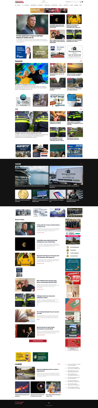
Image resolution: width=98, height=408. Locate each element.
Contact (71, 5)
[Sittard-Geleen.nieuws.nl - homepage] (19, 2)
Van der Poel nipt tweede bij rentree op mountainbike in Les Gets (74, 368)
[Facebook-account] (49, 403)
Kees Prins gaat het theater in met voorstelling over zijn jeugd (74, 388)
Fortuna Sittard (19, 15)
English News (47, 5)
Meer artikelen (38, 341)
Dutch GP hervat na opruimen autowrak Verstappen (74, 378)
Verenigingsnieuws (41, 334)
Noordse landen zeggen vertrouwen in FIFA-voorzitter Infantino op (73, 384)
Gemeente (26, 5)
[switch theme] (80, 2)
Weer (81, 5)
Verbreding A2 (34, 5)
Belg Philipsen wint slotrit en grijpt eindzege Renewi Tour (73, 371)
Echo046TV (66, 5)
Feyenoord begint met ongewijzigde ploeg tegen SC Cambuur (73, 375)
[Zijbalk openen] (15, 5)
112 (22, 5)
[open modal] (82, 1)
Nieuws (18, 5)
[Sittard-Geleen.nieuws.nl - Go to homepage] (19, 403)
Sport (60, 5)
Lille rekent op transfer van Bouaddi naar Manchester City (73, 381)
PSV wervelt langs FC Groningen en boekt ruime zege (74, 365)
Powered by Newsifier (49, 405)
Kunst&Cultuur (54, 5)
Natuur (51, 15)
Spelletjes (76, 5)
